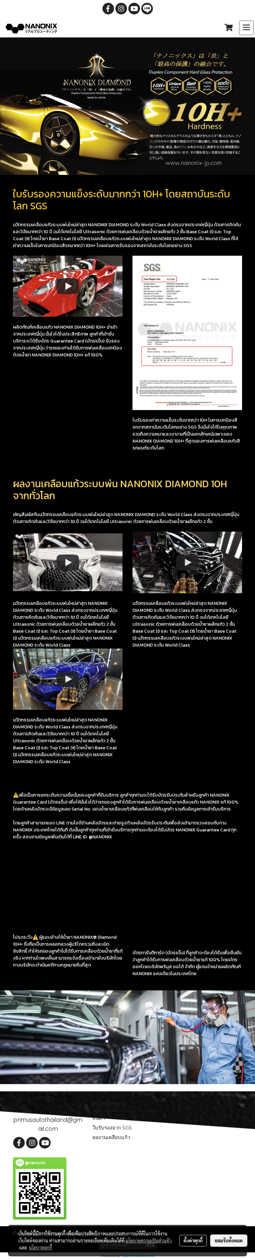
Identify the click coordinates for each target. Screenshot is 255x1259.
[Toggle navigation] (246, 28)
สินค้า (99, 1118)
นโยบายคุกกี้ (40, 1247)
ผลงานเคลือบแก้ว (111, 1137)
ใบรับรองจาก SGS (112, 1128)
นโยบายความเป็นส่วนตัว (149, 1240)
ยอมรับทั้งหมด (229, 1240)
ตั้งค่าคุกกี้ (193, 1240)
